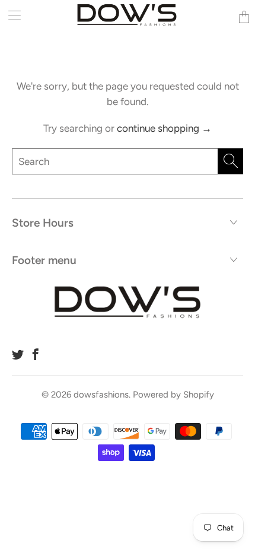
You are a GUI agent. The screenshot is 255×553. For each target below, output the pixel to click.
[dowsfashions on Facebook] (36, 354)
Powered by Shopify (173, 394)
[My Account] (10, 15)
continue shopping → (164, 128)
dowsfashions (101, 394)
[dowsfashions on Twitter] (18, 354)
